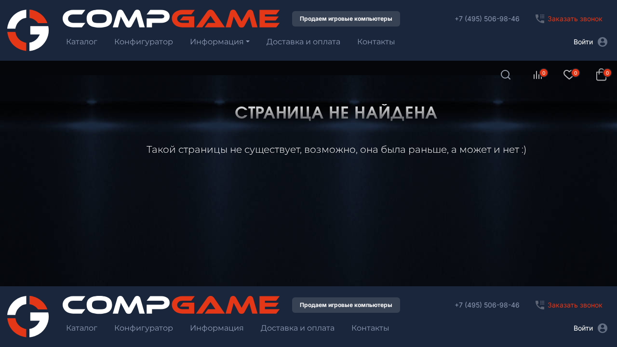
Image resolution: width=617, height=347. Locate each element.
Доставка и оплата (303, 41)
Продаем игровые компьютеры (346, 18)
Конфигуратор (143, 41)
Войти (583, 42)
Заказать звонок (575, 18)
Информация (217, 41)
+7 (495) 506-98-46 (487, 18)
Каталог (81, 41)
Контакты (376, 41)
